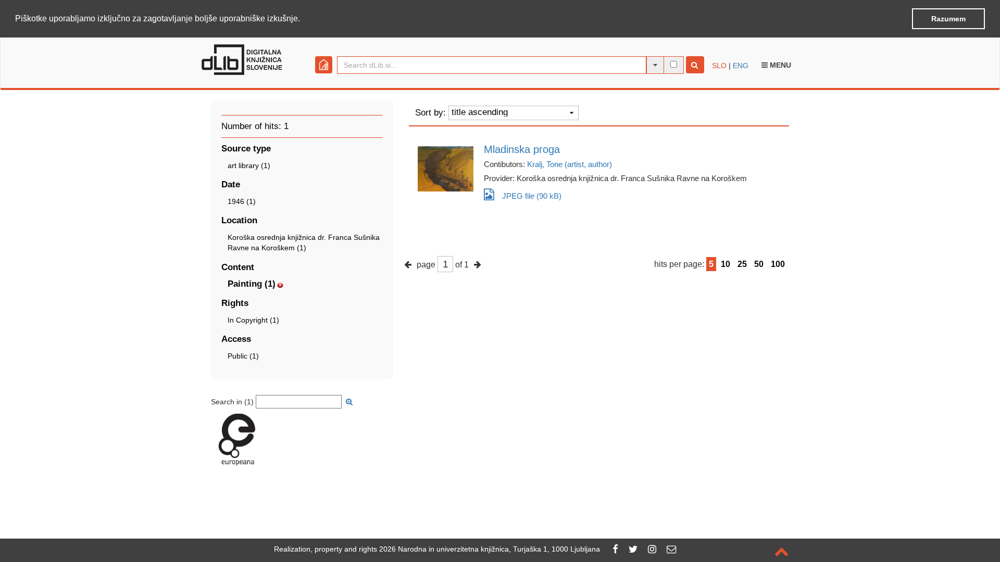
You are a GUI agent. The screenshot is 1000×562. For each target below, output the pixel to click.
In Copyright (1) (253, 320)
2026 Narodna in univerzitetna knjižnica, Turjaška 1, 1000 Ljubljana (489, 549)
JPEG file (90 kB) (531, 195)
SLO (719, 65)
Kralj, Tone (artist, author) (569, 164)
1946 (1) (242, 201)
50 (759, 264)
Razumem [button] (948, 19)
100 (778, 264)
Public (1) (243, 356)
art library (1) (249, 165)
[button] (303, 19)
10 (725, 264)
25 (742, 264)
